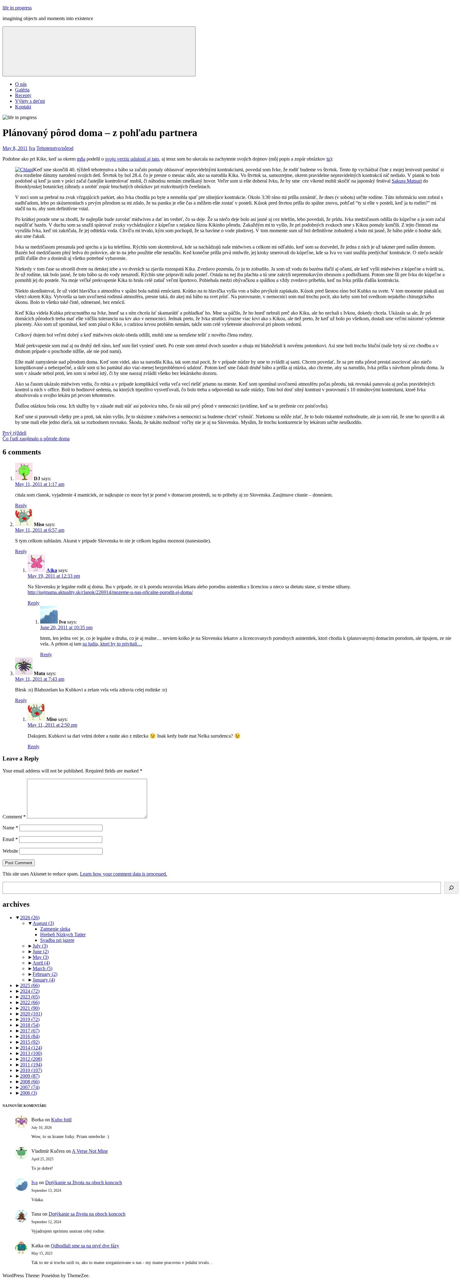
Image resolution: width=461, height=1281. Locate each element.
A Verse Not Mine (90, 1151)
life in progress (17, 7)
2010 (31, 1070)
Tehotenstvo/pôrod (54, 148)
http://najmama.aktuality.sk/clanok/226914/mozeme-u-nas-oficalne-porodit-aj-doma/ (110, 592)
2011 (31, 1064)
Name (10, 827)
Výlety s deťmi (30, 101)
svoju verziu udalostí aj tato (132, 159)
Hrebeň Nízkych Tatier (63, 934)
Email (10, 839)
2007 (30, 1087)
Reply (21, 505)
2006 (28, 1093)
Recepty (23, 95)
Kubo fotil (61, 1119)
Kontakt (23, 106)
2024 (30, 991)
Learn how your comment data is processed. (123, 874)
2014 (31, 1047)
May (41, 957)
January (44, 979)
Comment (14, 816)
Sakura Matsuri (407, 181)
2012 (31, 1059)
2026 (30, 917)
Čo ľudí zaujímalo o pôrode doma (36, 438)
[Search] (451, 888)
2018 (30, 1025)
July (40, 945)
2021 (30, 1008)
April (41, 962)
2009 (30, 1076)
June (41, 951)
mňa (81, 159)
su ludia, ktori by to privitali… (112, 643)
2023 (30, 996)
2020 (31, 1013)
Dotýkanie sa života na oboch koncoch (83, 1182)
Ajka (51, 570)
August (43, 923)
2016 (30, 1036)
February (45, 974)
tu (328, 159)
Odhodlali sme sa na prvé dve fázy (85, 1245)
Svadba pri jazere (57, 940)
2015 (30, 1042)
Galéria (22, 89)
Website (10, 851)
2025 (30, 985)
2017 (30, 1030)
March (42, 968)
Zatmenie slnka (55, 929)
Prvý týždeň (14, 433)
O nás (21, 84)
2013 (31, 1053)
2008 (30, 1081)
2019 (30, 1019)
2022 (30, 1002)
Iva (32, 148)
